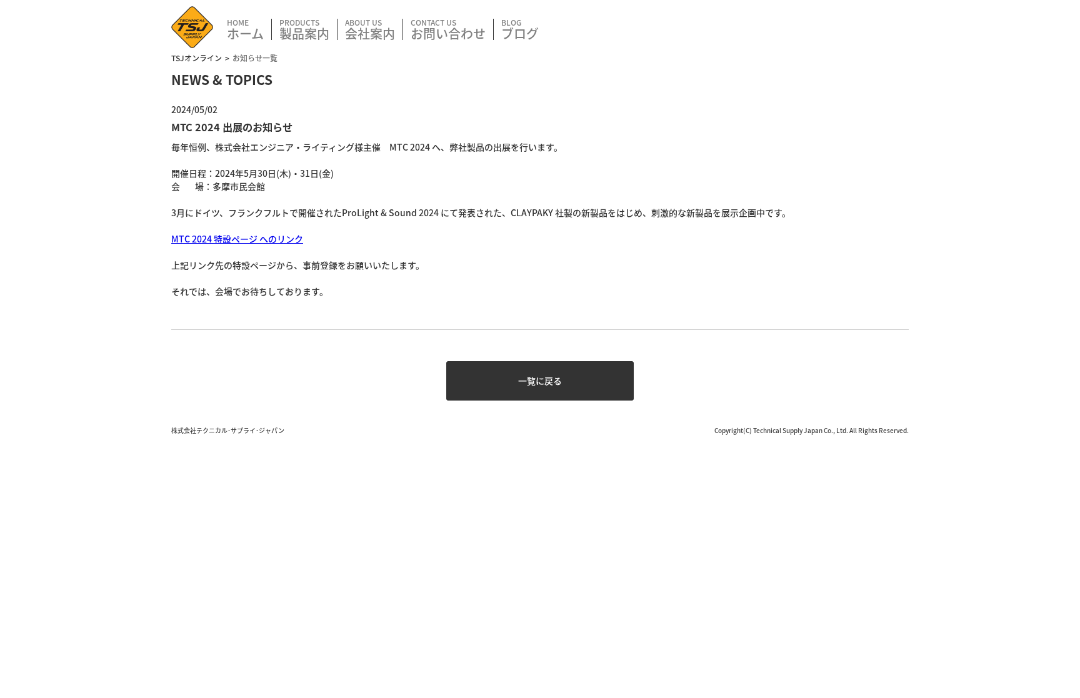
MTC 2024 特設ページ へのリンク (237, 238)
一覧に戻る (540, 380)
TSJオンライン (196, 57)
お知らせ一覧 (255, 57)
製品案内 (304, 32)
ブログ (520, 32)
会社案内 (370, 32)
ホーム (245, 32)
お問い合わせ (448, 32)
